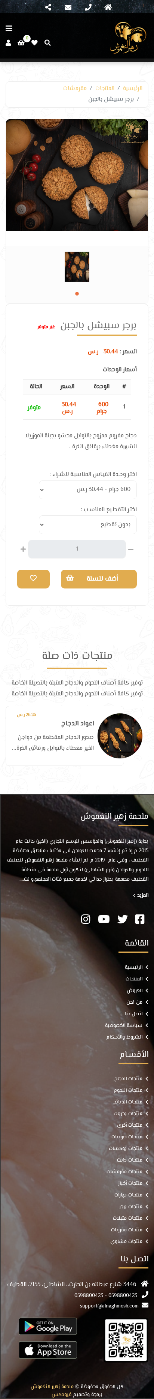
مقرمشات (75, 88)
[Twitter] (122, 920)
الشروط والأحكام (124, 1038)
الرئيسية (132, 88)
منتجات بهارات (128, 1195)
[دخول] (8, 43)
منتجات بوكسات (125, 1149)
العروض (134, 991)
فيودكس (61, 1395)
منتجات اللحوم (128, 1091)
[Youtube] (104, 920)
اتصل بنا (133, 1014)
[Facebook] (140, 920)
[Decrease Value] (131, 548)
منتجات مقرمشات (124, 1172)
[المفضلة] (34, 43)
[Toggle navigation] (108, 8)
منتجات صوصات (126, 1137)
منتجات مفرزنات (126, 1230)
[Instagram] (85, 920)
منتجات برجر (130, 1207)
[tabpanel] (77, 266)
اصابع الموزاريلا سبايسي (60, 724)
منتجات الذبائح (127, 1102)
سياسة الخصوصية (123, 1026)
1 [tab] (77, 293)
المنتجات (104, 88)
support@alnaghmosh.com (109, 1306)
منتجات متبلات (127, 1219)
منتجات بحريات (128, 1114)
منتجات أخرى (129, 1126)
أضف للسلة (102, 579)
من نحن (134, 1003)
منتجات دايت (129, 1161)
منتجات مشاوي (126, 1242)
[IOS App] (48, 1349)
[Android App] (48, 1326)
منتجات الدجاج (128, 1079)
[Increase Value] (23, 548)
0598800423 (122, 1296)
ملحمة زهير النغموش (52, 1387)
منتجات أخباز (130, 1184)
